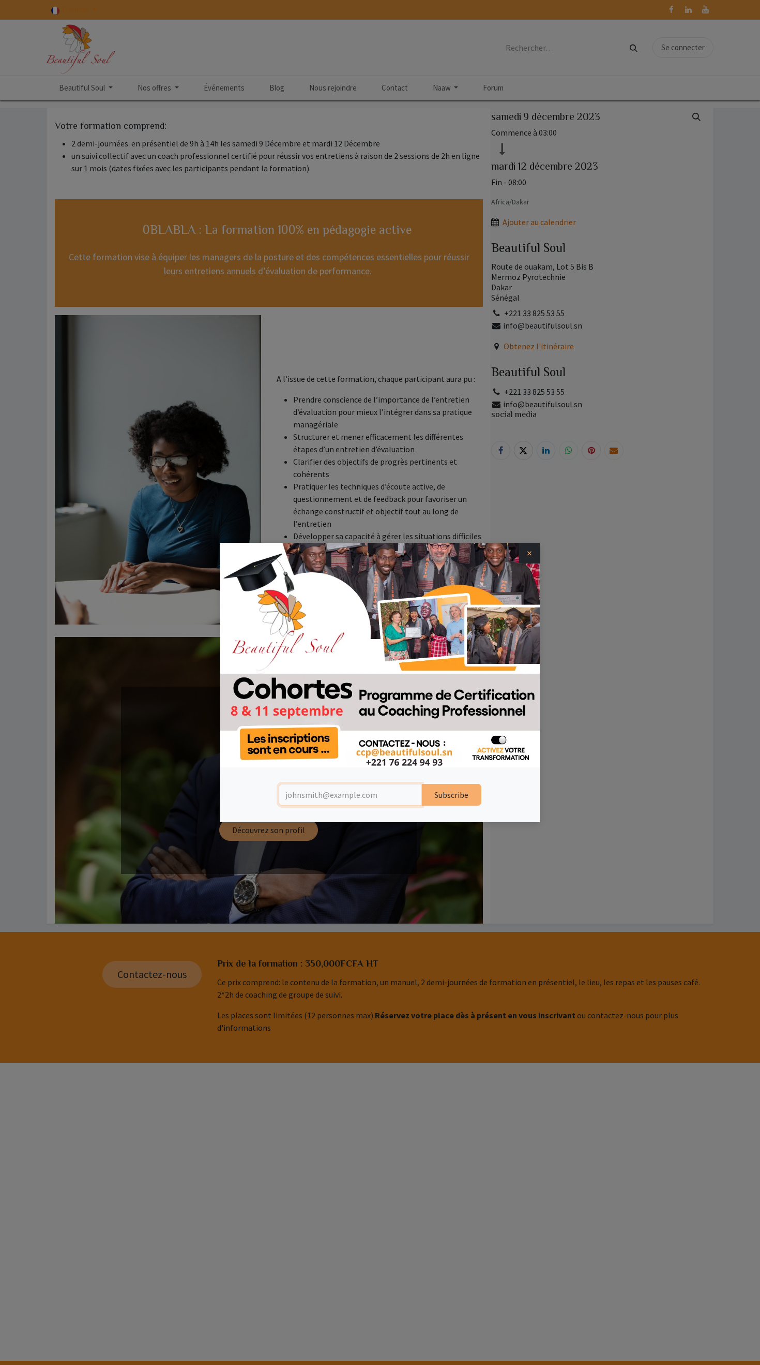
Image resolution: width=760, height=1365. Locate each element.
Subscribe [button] (451, 795)
